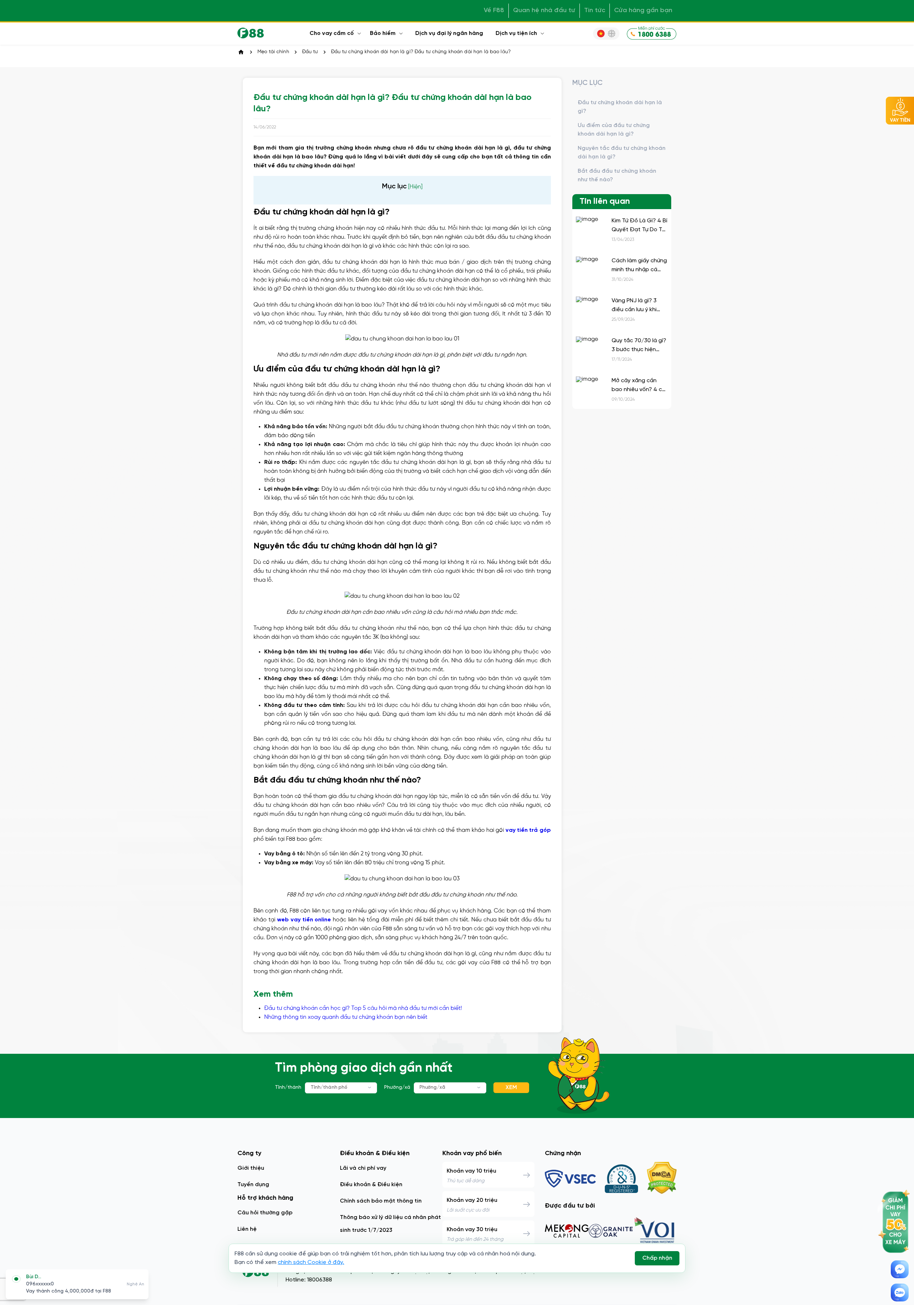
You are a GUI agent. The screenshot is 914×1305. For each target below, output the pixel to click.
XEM (511, 1087)
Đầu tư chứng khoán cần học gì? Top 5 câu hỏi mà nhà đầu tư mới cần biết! (363, 1008)
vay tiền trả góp (528, 830)
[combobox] (341, 1088)
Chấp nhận (657, 1258)
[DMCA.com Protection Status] (662, 1178)
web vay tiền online (304, 920)
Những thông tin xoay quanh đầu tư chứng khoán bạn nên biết (345, 1017)
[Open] (370, 1087)
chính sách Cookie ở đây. (311, 1262)
